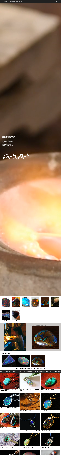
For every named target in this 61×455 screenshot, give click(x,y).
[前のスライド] (33, 338)
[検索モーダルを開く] (55, 1)
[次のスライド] (58, 338)
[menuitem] (2, 1)
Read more (42, 391)
